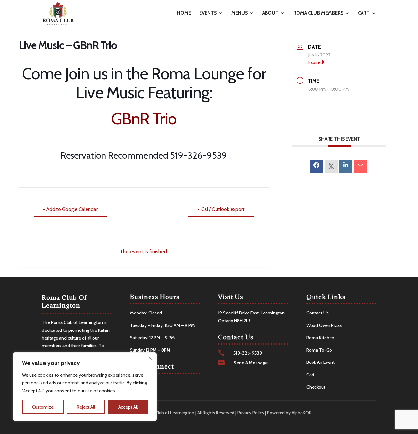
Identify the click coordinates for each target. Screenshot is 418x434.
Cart (364, 13)
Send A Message (250, 363)
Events (208, 13)
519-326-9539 (247, 353)
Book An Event (320, 362)
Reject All (86, 407)
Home (184, 13)
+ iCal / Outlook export (221, 209)
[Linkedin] (345, 166)
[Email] (360, 166)
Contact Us (317, 313)
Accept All (128, 407)
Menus (239, 13)
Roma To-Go (319, 350)
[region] (85, 386)
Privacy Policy (250, 413)
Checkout (315, 387)
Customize (43, 407)
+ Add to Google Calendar (70, 209)
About (270, 13)
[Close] (150, 358)
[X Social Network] (331, 166)
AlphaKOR (302, 413)
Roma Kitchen (320, 338)
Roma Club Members (318, 13)
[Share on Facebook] (316, 166)
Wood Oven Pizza (324, 325)
